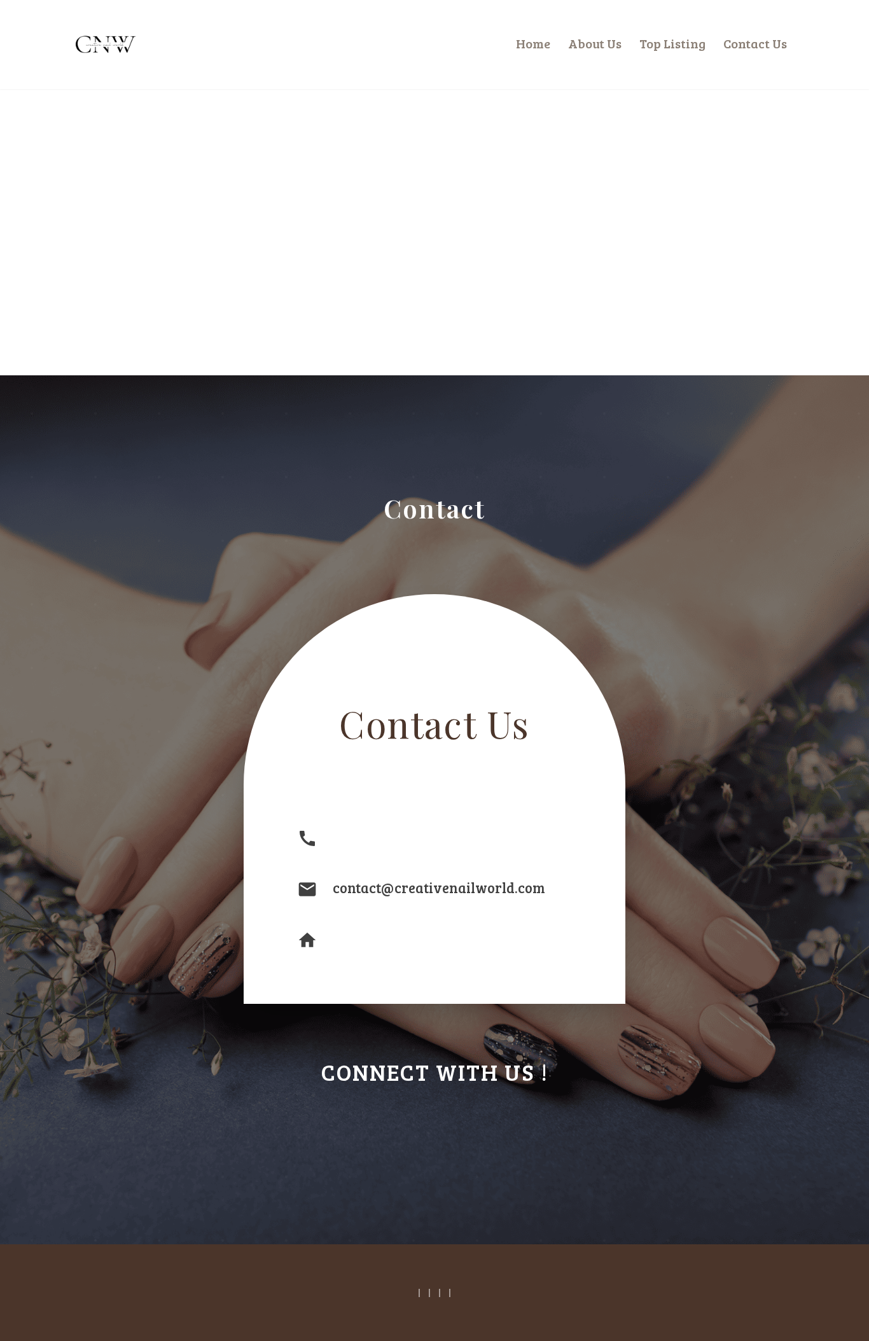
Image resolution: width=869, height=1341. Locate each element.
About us (595, 43)
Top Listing (672, 43)
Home (533, 43)
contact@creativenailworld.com (439, 887)
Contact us (755, 43)
